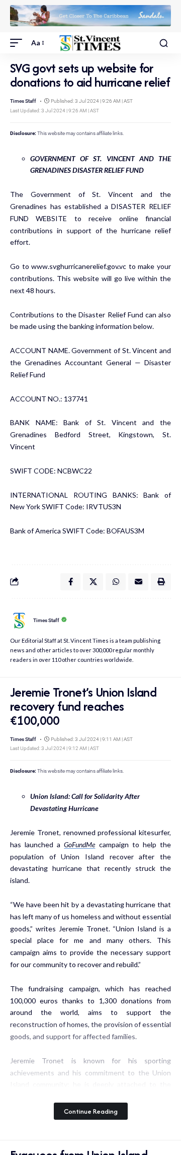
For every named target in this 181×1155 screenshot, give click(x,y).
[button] (18, 43)
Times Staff (23, 101)
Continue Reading (91, 1111)
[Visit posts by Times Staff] (19, 621)
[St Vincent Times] (90, 43)
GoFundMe (79, 844)
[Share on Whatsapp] (116, 581)
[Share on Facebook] (70, 581)
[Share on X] (93, 581)
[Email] (138, 581)
